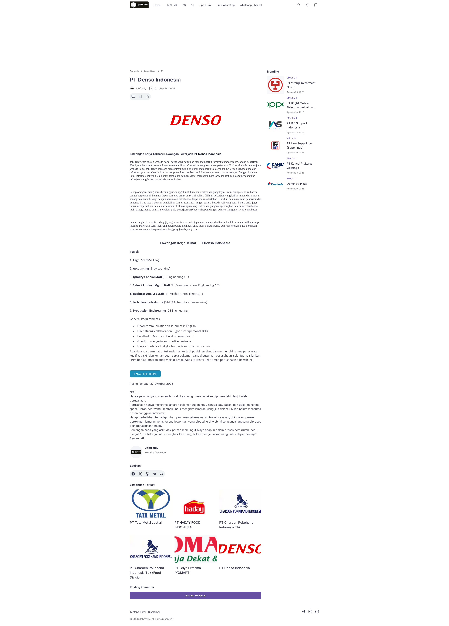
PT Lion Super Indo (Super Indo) (299, 145)
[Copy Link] (161, 473)
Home (157, 5)
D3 (184, 5)
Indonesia (291, 138)
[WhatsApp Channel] (317, 611)
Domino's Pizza (297, 183)
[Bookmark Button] (315, 4)
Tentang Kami (138, 611)
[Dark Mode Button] (307, 4)
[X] (140, 473)
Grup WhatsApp (225, 5)
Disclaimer (154, 611)
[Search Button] (298, 4)
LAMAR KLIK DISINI (145, 373)
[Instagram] (310, 611)
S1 (192, 5)
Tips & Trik (205, 5)
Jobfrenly (144, 618)
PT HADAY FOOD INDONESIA (187, 525)
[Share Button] (147, 96)
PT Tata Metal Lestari (146, 522)
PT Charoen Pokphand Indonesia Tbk (236, 525)
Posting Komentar (195, 595)
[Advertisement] (224, 39)
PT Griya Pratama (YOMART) (188, 570)
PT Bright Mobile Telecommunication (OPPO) (300, 105)
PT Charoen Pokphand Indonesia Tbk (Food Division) (147, 572)
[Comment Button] (133, 96)
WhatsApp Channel (251, 5)
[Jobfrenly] (139, 4)
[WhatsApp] (147, 473)
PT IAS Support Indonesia (297, 125)
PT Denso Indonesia (234, 568)
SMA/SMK (171, 5)
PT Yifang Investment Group (301, 85)
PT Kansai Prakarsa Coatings (300, 165)
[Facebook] (133, 473)
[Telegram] (154, 473)
